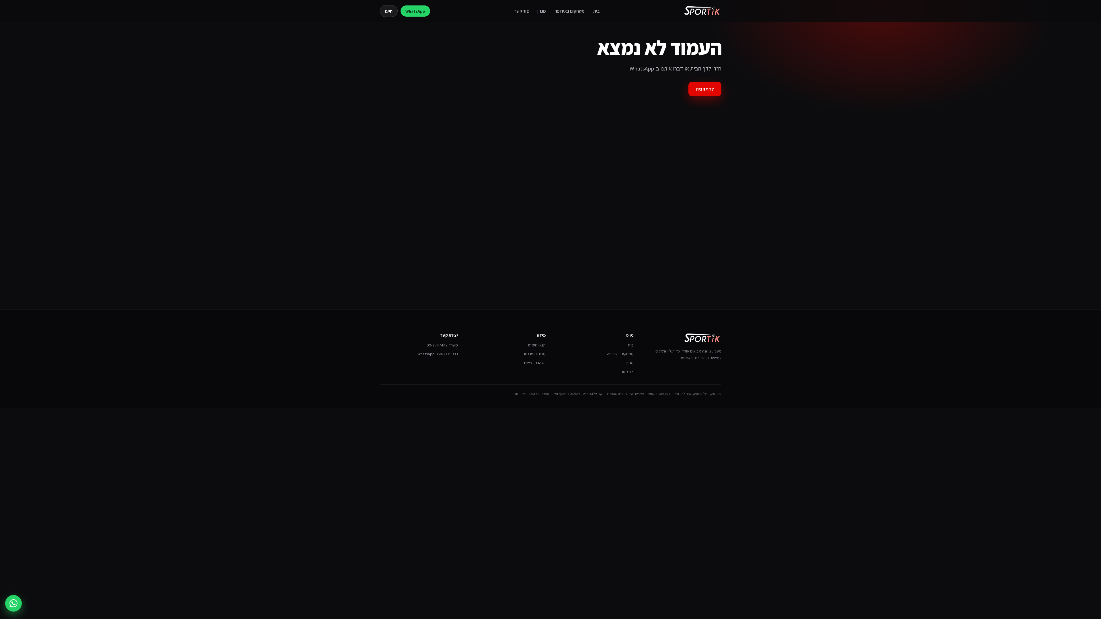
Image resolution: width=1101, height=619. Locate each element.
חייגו (389, 11)
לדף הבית (705, 89)
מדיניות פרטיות (534, 353)
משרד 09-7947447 (442, 345)
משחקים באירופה (570, 11)
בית (596, 11)
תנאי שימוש (537, 345)
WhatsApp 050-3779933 (437, 353)
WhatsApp (415, 11)
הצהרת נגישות (535, 362)
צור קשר (521, 11)
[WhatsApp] (13, 601)
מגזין (541, 11)
